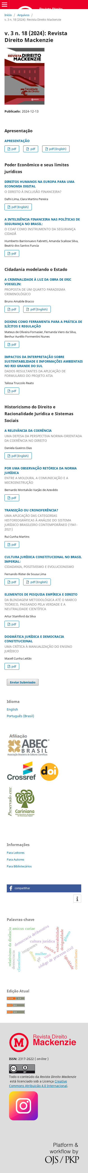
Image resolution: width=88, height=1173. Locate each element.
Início (8, 15)
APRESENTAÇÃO (17, 141)
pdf (13, 149)
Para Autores (15, 859)
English (12, 709)
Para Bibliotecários (19, 866)
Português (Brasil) (20, 716)
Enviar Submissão (22, 682)
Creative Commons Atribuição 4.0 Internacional (38, 1083)
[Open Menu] (4, 4)
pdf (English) (57, 149)
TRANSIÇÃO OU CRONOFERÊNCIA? (41, 519)
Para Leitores (15, 853)
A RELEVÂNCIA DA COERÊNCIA (43, 435)
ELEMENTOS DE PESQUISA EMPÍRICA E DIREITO (41, 601)
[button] (44, 888)
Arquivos (23, 15)
